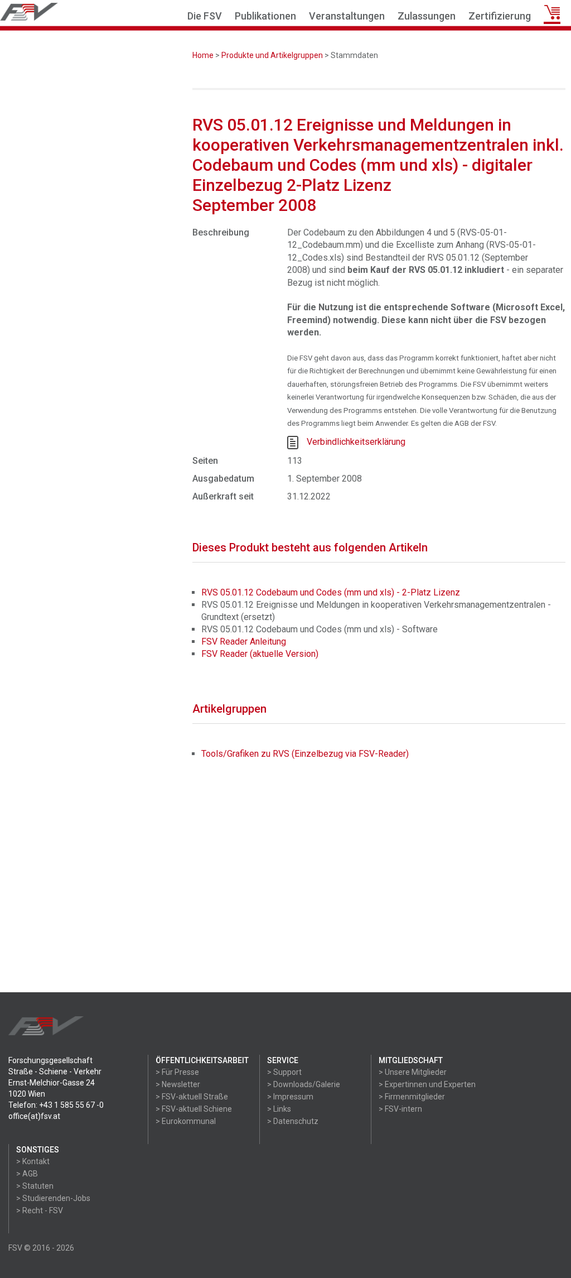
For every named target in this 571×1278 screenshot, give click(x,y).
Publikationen (265, 16)
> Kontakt (33, 1161)
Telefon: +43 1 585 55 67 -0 (56, 1105)
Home (203, 55)
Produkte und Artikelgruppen (272, 55)
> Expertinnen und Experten (427, 1084)
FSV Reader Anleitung (243, 641)
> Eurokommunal (186, 1121)
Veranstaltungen (347, 16)
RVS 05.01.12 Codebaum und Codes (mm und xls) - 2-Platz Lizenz (330, 592)
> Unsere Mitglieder (413, 1072)
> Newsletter (178, 1084)
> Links (279, 1108)
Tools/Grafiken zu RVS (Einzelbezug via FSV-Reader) (305, 753)
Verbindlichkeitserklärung (356, 441)
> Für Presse (177, 1072)
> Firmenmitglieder (412, 1096)
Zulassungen (427, 16)
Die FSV (204, 16)
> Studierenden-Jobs (53, 1198)
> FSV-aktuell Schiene (194, 1108)
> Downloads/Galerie (303, 1084)
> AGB (27, 1173)
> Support (284, 1072)
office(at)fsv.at (34, 1116)
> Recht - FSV (39, 1210)
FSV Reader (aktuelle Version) (259, 653)
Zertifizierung (499, 16)
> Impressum (290, 1096)
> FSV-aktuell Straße (192, 1096)
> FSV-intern (400, 1108)
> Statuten (35, 1185)
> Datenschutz (292, 1121)
